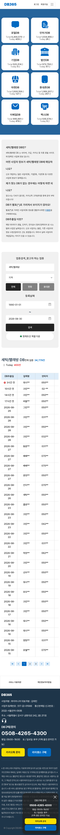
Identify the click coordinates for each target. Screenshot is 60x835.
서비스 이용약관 (15, 682)
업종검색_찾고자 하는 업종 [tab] (30, 258)
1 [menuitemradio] (24, 664)
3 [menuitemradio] (35, 664)
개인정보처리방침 (44, 682)
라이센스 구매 (40, 828)
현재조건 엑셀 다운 (31, 336)
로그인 (36, 4)
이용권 (47, 210)
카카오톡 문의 (40, 821)
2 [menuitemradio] (30, 664)
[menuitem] (41, 664)
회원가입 (44, 4)
